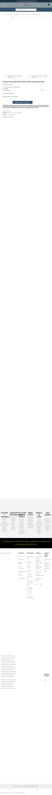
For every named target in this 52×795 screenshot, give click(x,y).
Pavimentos (21, 559)
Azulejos (20, 556)
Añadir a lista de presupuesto (22, 102)
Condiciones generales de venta (30, 583)
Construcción (21, 578)
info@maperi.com (40, 575)
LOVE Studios (26, 786)
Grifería (23, 14)
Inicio (6, 14)
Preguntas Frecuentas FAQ (29, 576)
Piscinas (20, 575)
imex (14, 114)
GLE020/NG (10, 114)
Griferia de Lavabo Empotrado (33, 14)
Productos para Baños (14, 14)
